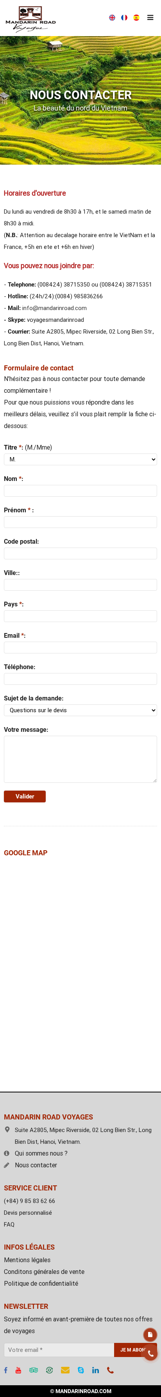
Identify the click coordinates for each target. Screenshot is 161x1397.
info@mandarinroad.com (54, 308)
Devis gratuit (150, 1335)
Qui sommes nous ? (41, 1153)
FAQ (9, 1224)
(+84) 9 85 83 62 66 (29, 1201)
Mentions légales (27, 1260)
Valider (25, 796)
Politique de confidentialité (41, 1283)
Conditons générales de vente (44, 1271)
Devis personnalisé (28, 1212)
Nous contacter (36, 1165)
